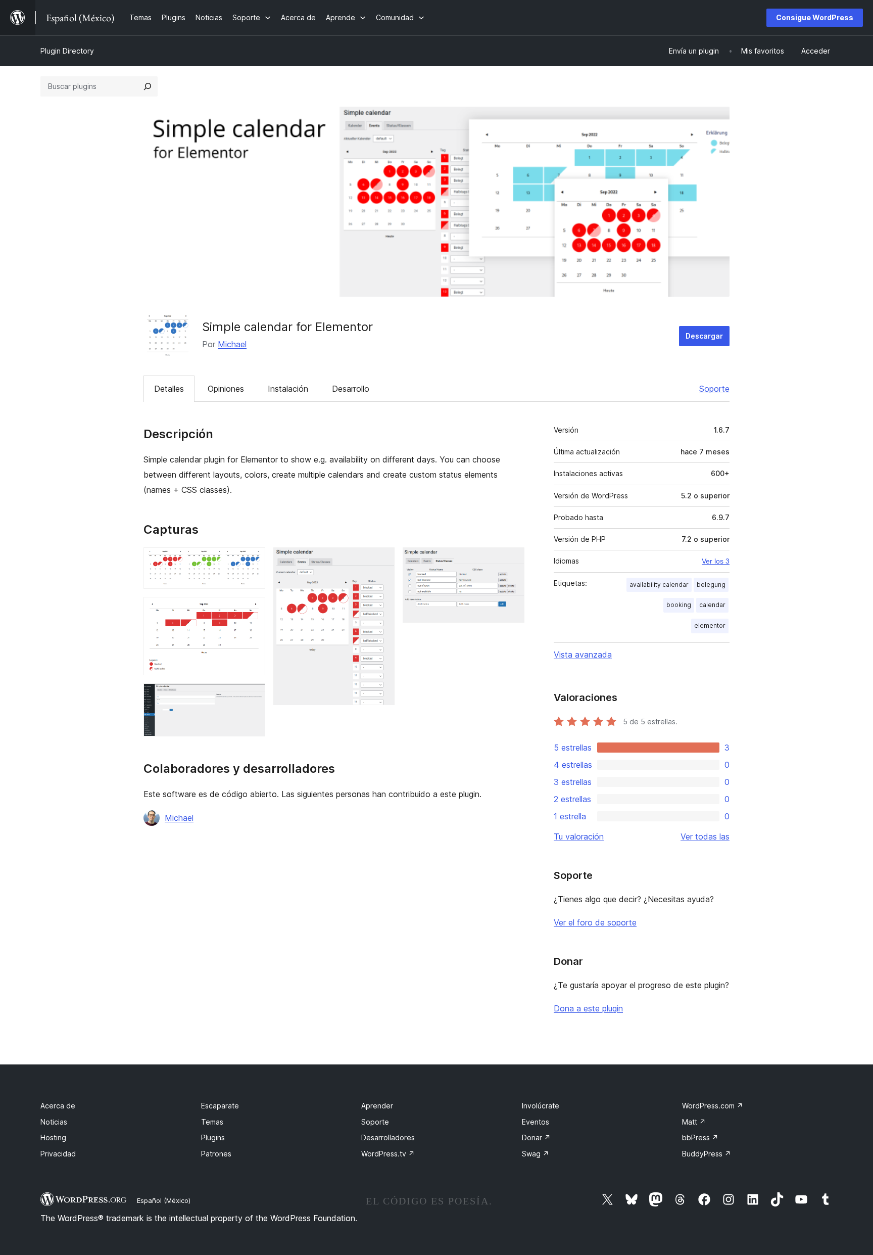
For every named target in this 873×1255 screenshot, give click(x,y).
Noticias (53, 1122)
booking (678, 605)
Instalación (288, 389)
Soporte (714, 389)
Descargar (704, 336)
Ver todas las (705, 836)
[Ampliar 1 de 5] (252, 561)
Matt (694, 1122)
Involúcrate (540, 1105)
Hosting (53, 1137)
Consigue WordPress (814, 17)
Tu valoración (579, 836)
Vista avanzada (583, 654)
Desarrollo (350, 389)
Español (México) (163, 1200)
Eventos (535, 1122)
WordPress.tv (388, 1153)
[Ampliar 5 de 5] (511, 561)
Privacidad (58, 1153)
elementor (709, 625)
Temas (212, 1122)
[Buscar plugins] (147, 86)
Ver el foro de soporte (595, 922)
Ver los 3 (716, 561)
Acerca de (57, 1105)
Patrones (216, 1153)
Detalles (169, 389)
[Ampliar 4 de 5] (381, 561)
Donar (536, 1137)
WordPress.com (712, 1105)
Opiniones (226, 389)
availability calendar (659, 584)
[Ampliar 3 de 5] (252, 697)
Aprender (377, 1105)
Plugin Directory (67, 51)
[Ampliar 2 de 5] (252, 611)
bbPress (700, 1137)
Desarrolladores (388, 1137)
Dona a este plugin (588, 1008)
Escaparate (220, 1105)
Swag (535, 1153)
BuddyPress (706, 1153)
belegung (711, 584)
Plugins (213, 1137)
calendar (712, 605)
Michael (232, 344)
